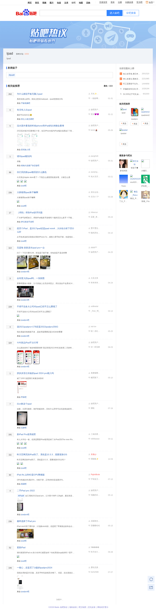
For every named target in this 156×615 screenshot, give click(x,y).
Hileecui (94, 212)
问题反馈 (129, 2)
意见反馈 (91, 607)
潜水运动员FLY (95, 192)
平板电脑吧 (25, 103)
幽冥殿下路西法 (95, 378)
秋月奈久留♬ (95, 552)
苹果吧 (24, 397)
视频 (44, 2)
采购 (88, 2)
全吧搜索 (131, 13)
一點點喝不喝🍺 (95, 98)
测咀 (92, 408)
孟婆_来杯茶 (95, 217)
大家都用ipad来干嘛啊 (27, 192)
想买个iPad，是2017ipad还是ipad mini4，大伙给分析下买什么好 (45, 230)
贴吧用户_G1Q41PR (95, 110)
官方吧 (139, 2)
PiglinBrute (95, 474)
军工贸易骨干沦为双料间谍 (132, 84)
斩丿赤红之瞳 (95, 331)
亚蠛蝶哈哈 (95, 526)
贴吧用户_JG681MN (95, 125)
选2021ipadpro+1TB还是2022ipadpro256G (37, 326)
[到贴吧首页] (26, 12)
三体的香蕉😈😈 (95, 434)
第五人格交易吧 (27, 119)
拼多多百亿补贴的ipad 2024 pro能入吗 (35, 373)
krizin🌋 (94, 130)
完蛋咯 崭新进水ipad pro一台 (31, 247)
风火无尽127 (95, 176)
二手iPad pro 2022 (26, 490)
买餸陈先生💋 (95, 521)
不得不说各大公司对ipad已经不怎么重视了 (37, 306)
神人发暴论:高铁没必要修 (132, 79)
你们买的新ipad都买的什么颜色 (32, 172)
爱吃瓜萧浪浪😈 (95, 567)
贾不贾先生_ (95, 228)
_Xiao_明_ (95, 311)
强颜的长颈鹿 (95, 495)
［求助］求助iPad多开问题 (30, 212)
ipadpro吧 (25, 272)
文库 (66, 2)
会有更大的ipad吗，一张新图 (30, 278)
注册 (120, 2)
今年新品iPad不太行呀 (27, 342)
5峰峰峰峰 (95, 547)
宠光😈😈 (95, 114)
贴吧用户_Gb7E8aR (95, 161)
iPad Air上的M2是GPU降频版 (31, 474)
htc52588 (95, 572)
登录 (113, 2)
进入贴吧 (114, 13)
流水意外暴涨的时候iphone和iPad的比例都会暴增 (40, 125)
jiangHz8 (94, 156)
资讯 (37, 2)
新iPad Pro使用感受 (26, 434)
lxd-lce (93, 326)
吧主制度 (82, 607)
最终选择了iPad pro (26, 521)
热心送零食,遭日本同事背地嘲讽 (132, 74)
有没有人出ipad (24, 110)
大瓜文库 (94, 278)
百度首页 (103, 2)
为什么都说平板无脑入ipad (29, 94)
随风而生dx (95, 233)
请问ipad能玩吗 (24, 156)
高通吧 (24, 484)
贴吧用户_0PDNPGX (95, 404)
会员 (151, 2)
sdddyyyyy (95, 439)
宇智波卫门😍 (95, 479)
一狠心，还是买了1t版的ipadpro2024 (34, 567)
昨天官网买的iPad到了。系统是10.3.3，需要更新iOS (42, 454)
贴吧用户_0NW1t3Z (95, 252)
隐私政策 (73, 607)
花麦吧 (24, 428)
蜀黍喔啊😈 (95, 373)
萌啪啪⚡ (95, 459)
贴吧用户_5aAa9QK (95, 342)
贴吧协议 (63, 607)
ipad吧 (24, 186)
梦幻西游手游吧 (27, 222)
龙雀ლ (93, 454)
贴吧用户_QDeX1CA (95, 490)
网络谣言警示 (102, 607)
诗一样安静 (95, 347)
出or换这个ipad (24, 404)
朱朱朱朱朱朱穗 (95, 283)
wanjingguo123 (95, 172)
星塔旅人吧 (25, 150)
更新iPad (21, 547)
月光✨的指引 (95, 94)
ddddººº (94, 247)
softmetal (94, 306)
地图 (81, 2)
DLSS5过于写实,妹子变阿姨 (132, 94)
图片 (52, 2)
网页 (30, 2)
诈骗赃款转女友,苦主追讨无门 (132, 89)
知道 (59, 2)
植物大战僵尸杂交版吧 (30, 165)
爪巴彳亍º (95, 197)
